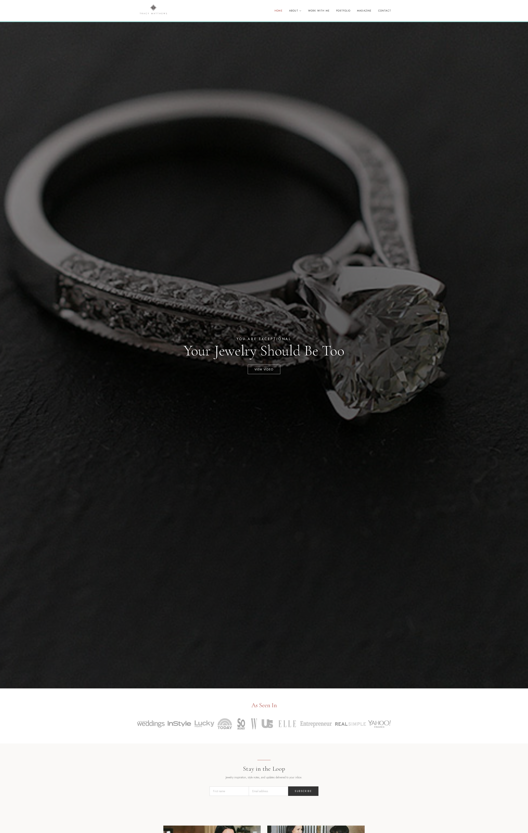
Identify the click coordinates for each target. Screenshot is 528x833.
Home (279, 10)
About (293, 10)
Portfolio (343, 10)
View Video (264, 369)
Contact (384, 10)
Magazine (364, 10)
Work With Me (319, 10)
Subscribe (303, 791)
